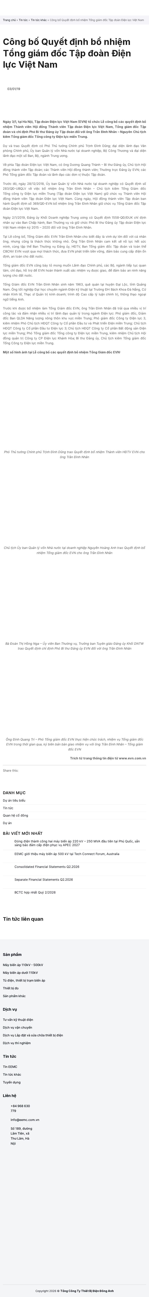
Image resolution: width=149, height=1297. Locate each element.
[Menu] (6, 7)
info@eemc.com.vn (25, 1120)
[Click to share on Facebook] (6, 778)
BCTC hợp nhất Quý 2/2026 (35, 892)
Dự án (7, 823)
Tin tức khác (39, 20)
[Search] (144, 7)
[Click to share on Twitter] (21, 778)
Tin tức (23, 20)
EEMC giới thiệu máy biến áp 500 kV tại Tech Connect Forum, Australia (67, 854)
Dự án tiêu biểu (14, 800)
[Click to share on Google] (13, 778)
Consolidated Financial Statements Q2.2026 (47, 867)
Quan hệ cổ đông (15, 815)
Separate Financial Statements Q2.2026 (44, 879)
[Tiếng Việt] (138, 7)
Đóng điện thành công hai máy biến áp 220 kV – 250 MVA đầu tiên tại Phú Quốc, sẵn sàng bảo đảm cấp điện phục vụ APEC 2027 (77, 843)
